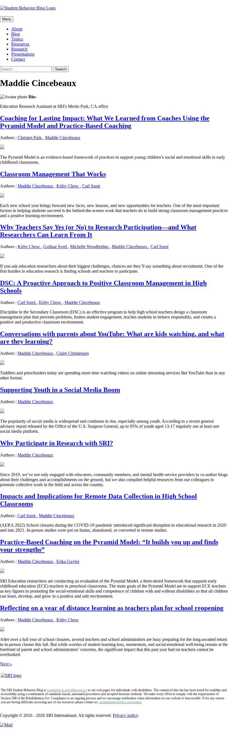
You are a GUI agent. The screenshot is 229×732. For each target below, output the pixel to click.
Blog (15, 34)
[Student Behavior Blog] (114, 8)
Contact (18, 59)
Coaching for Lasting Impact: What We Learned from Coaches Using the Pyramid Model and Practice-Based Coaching (104, 122)
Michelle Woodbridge (89, 246)
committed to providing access (67, 690)
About (16, 29)
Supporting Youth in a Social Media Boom (60, 389)
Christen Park (30, 137)
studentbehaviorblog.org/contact (120, 702)
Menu (6, 19)
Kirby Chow (68, 186)
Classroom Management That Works (53, 174)
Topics (17, 39)
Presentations (22, 54)
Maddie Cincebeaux (62, 137)
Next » (6, 664)
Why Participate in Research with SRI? (56, 443)
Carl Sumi (91, 186)
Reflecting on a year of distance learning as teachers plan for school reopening (111, 608)
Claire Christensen (72, 353)
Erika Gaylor (67, 561)
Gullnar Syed (55, 246)
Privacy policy (125, 715)
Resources (20, 44)
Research (19, 49)
